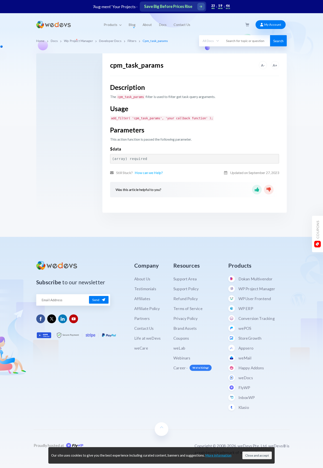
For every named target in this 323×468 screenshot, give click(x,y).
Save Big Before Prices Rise (168, 6)
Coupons (181, 338)
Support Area (185, 278)
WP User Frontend (254, 298)
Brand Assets (185, 328)
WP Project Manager (256, 288)
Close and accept (257, 455)
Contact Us (182, 25)
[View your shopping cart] (247, 24)
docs (54, 41)
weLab (179, 348)
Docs (163, 25)
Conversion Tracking (256, 318)
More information (218, 455)
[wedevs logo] (53, 24)
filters (132, 41)
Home (40, 41)
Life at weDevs (147, 338)
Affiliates (142, 298)
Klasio (243, 407)
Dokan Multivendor (255, 278)
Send (96, 300)
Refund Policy (185, 298)
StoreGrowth (250, 338)
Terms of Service (188, 308)
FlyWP (244, 387)
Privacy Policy (185, 318)
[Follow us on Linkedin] (62, 318)
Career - (191, 367)
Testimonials (145, 288)
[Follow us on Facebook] (40, 318)
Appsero (245, 348)
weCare (141, 348)
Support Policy (186, 288)
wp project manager (78, 41)
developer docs (110, 41)
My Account (272, 24)
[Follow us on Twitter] (51, 318)
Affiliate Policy (147, 308)
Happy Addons (251, 367)
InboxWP (246, 397)
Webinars (181, 358)
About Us (142, 278)
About (147, 25)
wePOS (244, 328)
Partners (142, 318)
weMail (244, 358)
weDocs (245, 377)
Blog (132, 25)
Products (111, 25)
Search (278, 41)
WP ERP (245, 308)
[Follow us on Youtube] (73, 318)
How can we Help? (149, 173)
